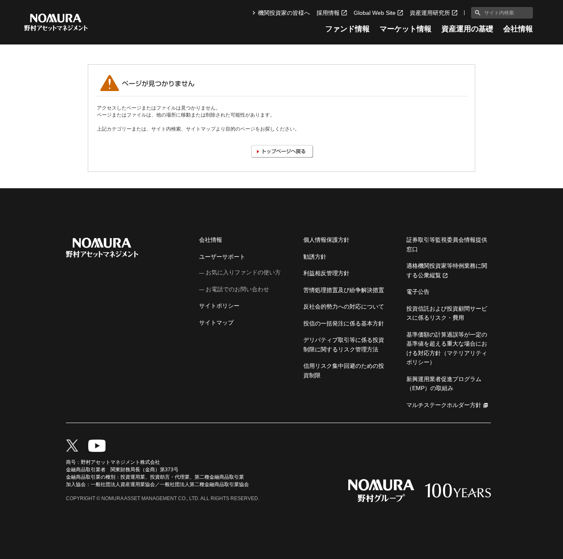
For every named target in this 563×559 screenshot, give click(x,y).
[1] (476, 13)
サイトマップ (216, 322)
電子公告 (417, 291)
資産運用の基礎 (467, 29)
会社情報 (518, 29)
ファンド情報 (347, 29)
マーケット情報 (406, 29)
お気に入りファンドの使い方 (243, 272)
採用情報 (328, 13)
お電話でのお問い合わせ (237, 289)
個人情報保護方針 (326, 239)
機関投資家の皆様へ (284, 13)
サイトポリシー (219, 305)
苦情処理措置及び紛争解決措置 (343, 290)
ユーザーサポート (222, 256)
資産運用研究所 (430, 13)
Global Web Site (375, 13)
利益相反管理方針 (326, 273)
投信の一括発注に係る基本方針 (343, 323)
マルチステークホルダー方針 (443, 405)
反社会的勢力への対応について (343, 306)
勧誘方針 (314, 256)
